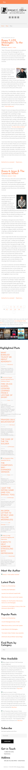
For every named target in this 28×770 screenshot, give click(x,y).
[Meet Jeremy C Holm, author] (10, 574)
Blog (4, 2)
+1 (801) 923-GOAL (9, 751)
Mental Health (12, 556)
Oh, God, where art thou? (18, 127)
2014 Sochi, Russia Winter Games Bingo (12, 636)
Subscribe (7, 741)
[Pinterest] (15, 17)
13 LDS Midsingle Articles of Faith (10, 621)
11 (7, 309)
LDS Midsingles (11, 446)
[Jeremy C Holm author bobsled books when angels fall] (14, 333)
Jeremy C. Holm (12, 47)
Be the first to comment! (8, 162)
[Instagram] (18, 17)
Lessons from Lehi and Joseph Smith (10, 593)
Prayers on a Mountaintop (8, 586)
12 (11, 309)
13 (15, 309)
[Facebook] (13, 17)
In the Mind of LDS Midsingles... (9, 629)
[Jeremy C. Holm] (14, 10)
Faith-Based (12, 424)
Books (9, 400)
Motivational (10, 364)
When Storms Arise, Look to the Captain (12, 597)
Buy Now (19, 688)
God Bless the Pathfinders (8, 589)
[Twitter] (10, 17)
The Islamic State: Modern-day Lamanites (12, 633)
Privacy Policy (20, 767)
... (24, 306)
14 (19, 309)
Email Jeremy (7, 753)
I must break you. (9, 106)
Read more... (19, 162)
